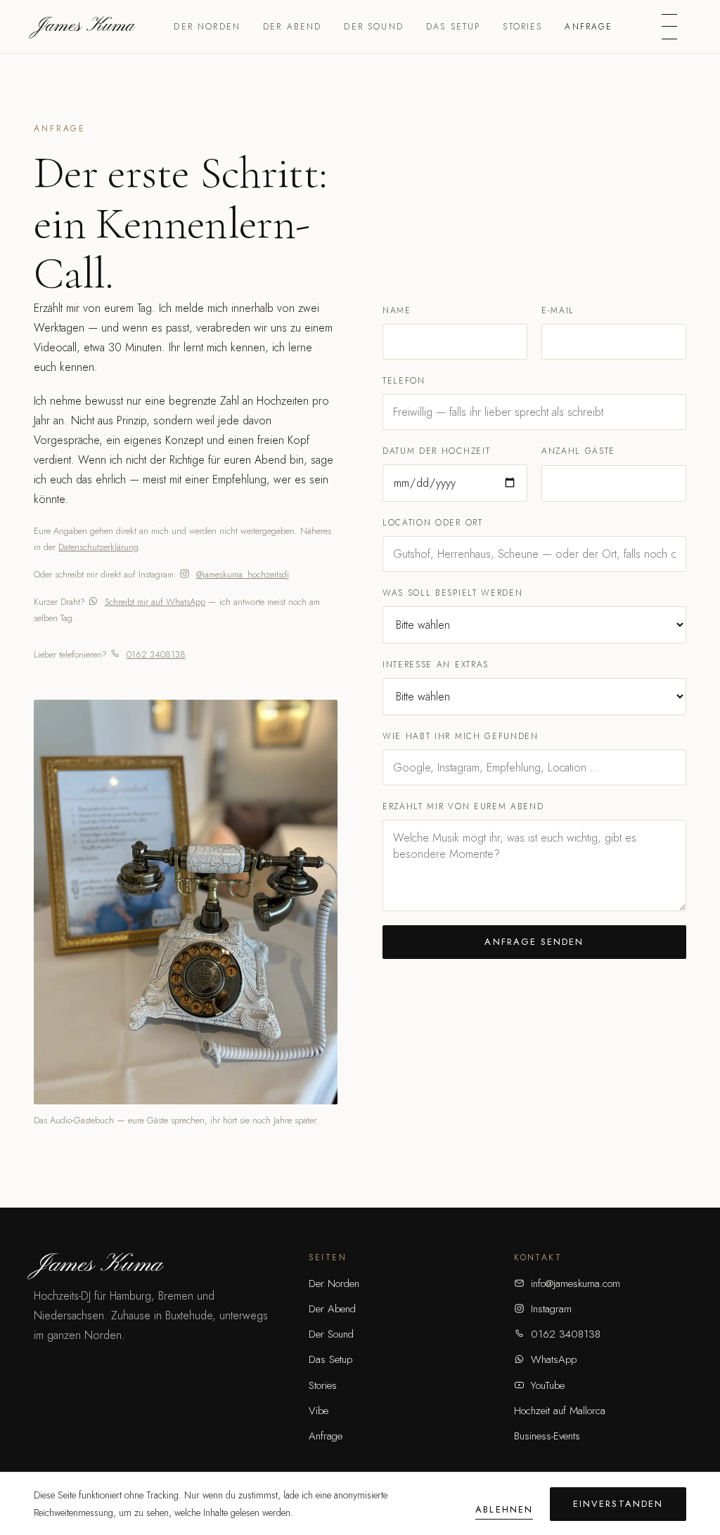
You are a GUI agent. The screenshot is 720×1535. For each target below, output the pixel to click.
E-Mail (557, 310)
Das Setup (453, 26)
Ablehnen (504, 1509)
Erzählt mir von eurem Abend (463, 806)
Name (396, 310)
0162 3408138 (156, 654)
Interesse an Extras (435, 664)
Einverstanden (618, 1503)
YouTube (548, 1385)
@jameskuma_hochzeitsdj (242, 574)
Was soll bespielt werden (452, 593)
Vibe (318, 1410)
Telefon (403, 380)
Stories (522, 26)
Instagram (551, 1309)
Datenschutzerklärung (98, 547)
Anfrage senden (534, 941)
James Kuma (84, 26)
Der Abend (292, 26)
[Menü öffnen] (669, 27)
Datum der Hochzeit (436, 451)
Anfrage (588, 26)
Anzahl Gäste (578, 451)
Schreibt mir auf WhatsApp (155, 601)
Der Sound (373, 26)
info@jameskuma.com (575, 1283)
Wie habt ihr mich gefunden (460, 736)
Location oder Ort (432, 522)
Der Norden (207, 26)
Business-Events (547, 1436)
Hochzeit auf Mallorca (559, 1410)
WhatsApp (554, 1359)
